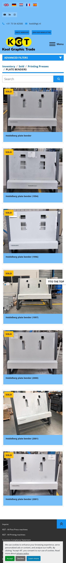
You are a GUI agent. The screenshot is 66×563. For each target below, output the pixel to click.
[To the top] (61, 524)
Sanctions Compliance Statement (16, 540)
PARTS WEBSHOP (22, 32)
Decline (20, 558)
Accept (10, 558)
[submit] (58, 79)
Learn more (33, 558)
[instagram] (14, 14)
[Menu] (52, 44)
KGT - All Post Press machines (15, 529)
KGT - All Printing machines (13, 534)
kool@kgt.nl (35, 23)
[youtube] (4, 14)
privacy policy (22, 553)
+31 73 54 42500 (14, 23)
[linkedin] (9, 14)
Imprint (5, 524)
